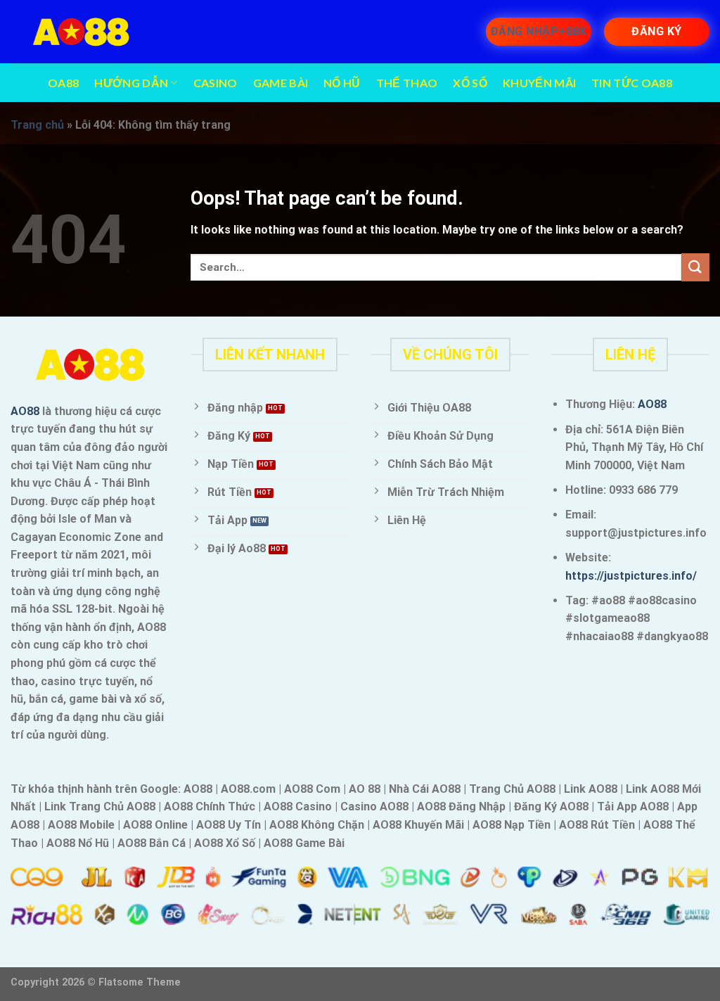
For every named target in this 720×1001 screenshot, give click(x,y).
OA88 (63, 82)
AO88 (25, 411)
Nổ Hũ (342, 82)
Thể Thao (407, 82)
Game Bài (281, 82)
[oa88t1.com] (81, 32)
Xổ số (470, 82)
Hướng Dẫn (131, 82)
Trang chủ (37, 125)
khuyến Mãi (539, 82)
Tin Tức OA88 (631, 82)
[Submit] (695, 267)
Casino (215, 82)
